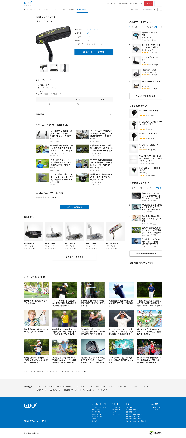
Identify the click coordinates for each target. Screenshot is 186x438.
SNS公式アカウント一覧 (34, 421)
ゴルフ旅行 (133, 386)
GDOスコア (122, 386)
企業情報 (94, 418)
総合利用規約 (130, 407)
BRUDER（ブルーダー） (71, 390)
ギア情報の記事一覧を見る (145, 253)
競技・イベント (100, 386)
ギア (48, 10)
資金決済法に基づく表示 (133, 418)
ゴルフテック (41, 390)
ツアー (40, 10)
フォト (64, 10)
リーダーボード (29, 10)
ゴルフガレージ (55, 390)
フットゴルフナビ (88, 390)
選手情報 (72, 10)
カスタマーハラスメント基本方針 (136, 421)
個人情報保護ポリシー (132, 409)
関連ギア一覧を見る (75, 256)
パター (89, 36)
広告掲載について (156, 407)
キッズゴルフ (102, 390)
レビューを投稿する (75, 207)
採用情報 (94, 421)
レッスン (56, 10)
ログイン (149, 3)
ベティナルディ (93, 29)
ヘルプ (158, 3)
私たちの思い (96, 409)
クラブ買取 (55, 386)
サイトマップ (116, 407)
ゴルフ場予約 (123, 3)
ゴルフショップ (111, 3)
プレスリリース (156, 409)
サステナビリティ (97, 416)
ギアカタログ (81, 10)
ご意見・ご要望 (116, 414)
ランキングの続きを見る (145, 96)
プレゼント (144, 386)
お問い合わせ (116, 409)
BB (88, 33)
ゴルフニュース (80, 386)
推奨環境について (131, 412)
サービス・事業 (96, 412)
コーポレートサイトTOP (99, 407)
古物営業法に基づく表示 (133, 416)
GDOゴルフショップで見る (94, 52)
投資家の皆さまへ (97, 414)
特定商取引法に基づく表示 (134, 414)
